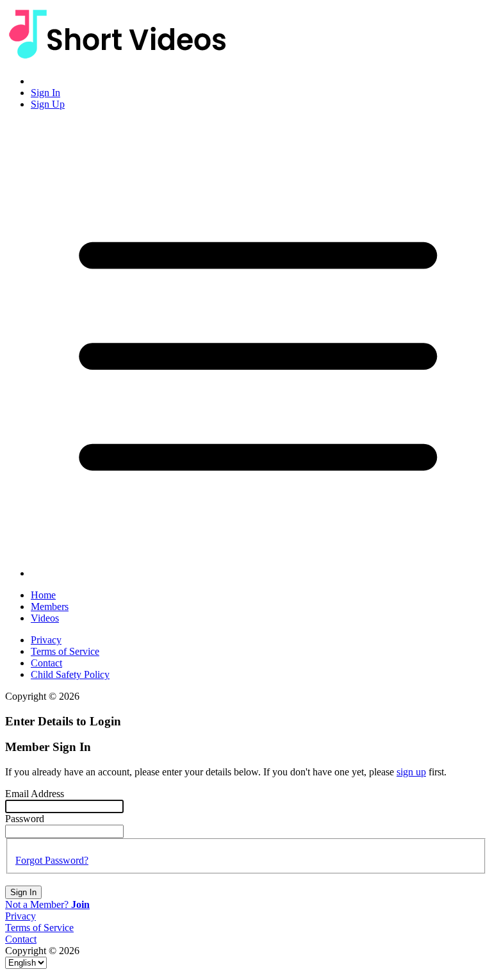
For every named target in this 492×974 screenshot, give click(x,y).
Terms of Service (65, 651)
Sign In (23, 892)
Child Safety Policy (70, 674)
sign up (411, 771)
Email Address (34, 793)
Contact (46, 662)
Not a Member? (47, 904)
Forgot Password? (51, 860)
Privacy (46, 639)
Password (24, 818)
